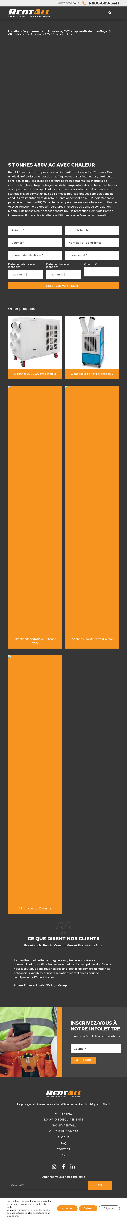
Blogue (63, 1137)
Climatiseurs (17, 34)
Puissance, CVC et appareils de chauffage (77, 31)
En (63, 1155)
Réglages (109, 1208)
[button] (118, 974)
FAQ (63, 1143)
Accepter (67, 1208)
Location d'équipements (25, 31)
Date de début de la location (21, 265)
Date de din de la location (57, 265)
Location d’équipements (63, 1119)
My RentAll (63, 1113)
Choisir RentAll (63, 1125)
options (14, 1216)
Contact (63, 1149)
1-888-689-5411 (103, 3)
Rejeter (88, 1208)
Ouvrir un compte (63, 1131)
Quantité (90, 264)
